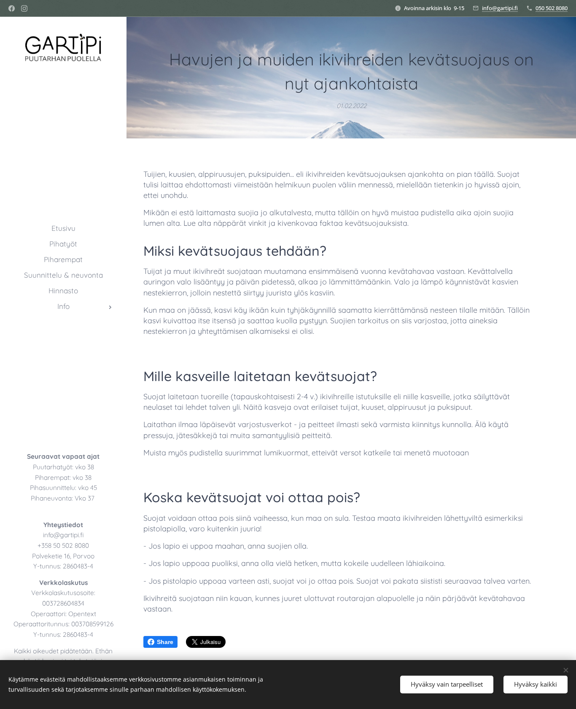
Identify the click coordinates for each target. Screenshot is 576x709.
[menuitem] (63, 228)
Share (165, 642)
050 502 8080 (552, 8)
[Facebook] (11, 8)
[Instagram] (24, 8)
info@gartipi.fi (500, 8)
